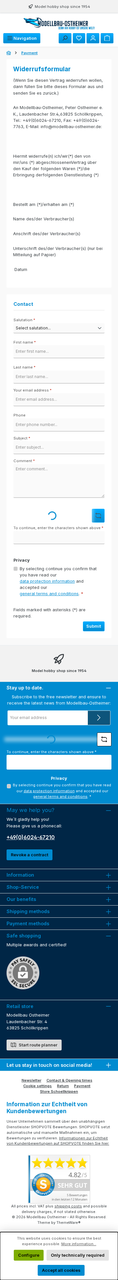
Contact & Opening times (69, 1080)
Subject (21, 438)
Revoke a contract (29, 854)
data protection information (47, 581)
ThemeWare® (68, 1222)
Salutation (24, 320)
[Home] (9, 53)
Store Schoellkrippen (59, 1091)
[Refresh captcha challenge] (98, 516)
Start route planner (37, 1045)
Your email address (32, 390)
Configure (28, 1255)
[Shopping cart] (107, 38)
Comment (24, 461)
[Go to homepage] (59, 23)
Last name (24, 367)
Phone (19, 415)
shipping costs (68, 1206)
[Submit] (99, 717)
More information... (78, 1244)
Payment (82, 1086)
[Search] (65, 38)
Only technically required (78, 1255)
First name (24, 342)
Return (63, 1086)
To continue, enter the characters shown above (58, 528)
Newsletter (31, 1080)
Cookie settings (37, 1086)
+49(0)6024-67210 (31, 837)
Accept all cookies (61, 1270)
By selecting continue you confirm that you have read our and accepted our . (58, 581)
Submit (93, 626)
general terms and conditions (49, 593)
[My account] (93, 38)
